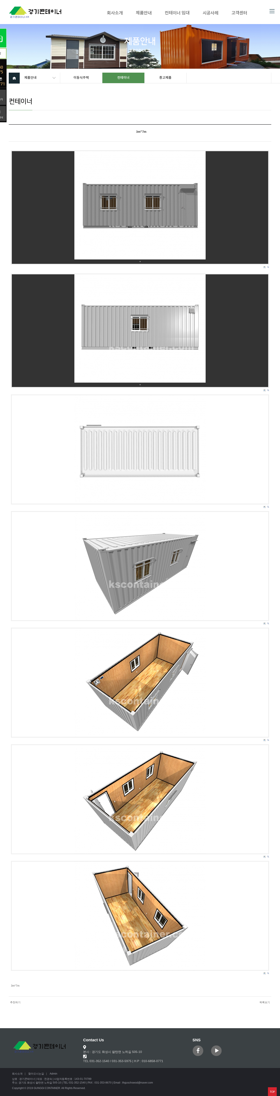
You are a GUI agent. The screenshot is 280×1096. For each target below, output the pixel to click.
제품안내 (144, 13)
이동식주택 (81, 78)
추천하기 (15, 1002)
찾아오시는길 (36, 1073)
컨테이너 (123, 78)
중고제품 (165, 78)
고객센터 (239, 13)
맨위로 (272, 1091)
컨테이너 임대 (177, 13)
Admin (53, 1073)
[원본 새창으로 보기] (140, 205)
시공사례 (210, 13)
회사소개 (115, 13)
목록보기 (264, 1002)
